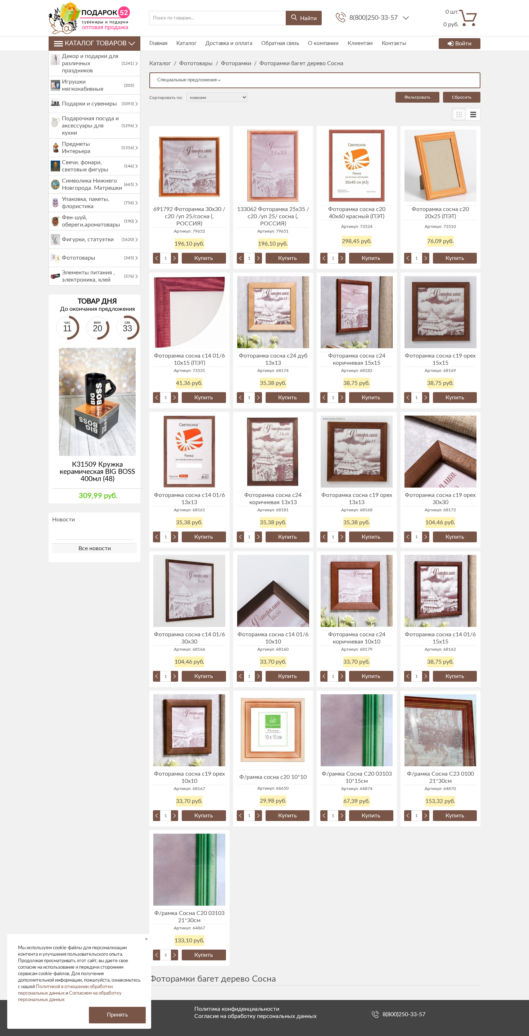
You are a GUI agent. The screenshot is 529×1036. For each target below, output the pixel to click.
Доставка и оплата (228, 43)
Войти (463, 43)
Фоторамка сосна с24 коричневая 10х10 (356, 638)
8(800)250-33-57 (374, 18)
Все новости (94, 548)
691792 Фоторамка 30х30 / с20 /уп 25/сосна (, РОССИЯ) (189, 216)
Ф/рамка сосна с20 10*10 (273, 777)
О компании (323, 43)
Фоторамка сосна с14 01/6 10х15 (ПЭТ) (189, 359)
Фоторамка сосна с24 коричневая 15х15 (356, 359)
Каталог (186, 43)
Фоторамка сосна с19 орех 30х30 (440, 498)
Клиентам (360, 43)
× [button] (146, 939)
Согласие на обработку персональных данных (255, 1016)
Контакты (394, 43)
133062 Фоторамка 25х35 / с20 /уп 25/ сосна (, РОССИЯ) (273, 216)
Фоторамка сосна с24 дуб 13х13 (273, 359)
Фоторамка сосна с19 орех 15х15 (440, 359)
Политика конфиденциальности (236, 1009)
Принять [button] (117, 1015)
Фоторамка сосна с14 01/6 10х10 (273, 638)
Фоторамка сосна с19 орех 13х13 (356, 498)
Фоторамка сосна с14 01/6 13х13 (189, 498)
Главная (158, 43)
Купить (203, 258)
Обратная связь (280, 43)
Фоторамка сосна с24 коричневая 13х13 (273, 498)
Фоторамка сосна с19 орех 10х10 (189, 777)
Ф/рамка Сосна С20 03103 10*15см (357, 777)
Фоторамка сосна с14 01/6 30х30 (189, 638)
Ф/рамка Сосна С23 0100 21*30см (440, 777)
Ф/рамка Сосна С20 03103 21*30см (189, 916)
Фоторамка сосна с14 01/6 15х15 (440, 638)
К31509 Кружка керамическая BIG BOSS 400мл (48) (97, 472)
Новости (63, 520)
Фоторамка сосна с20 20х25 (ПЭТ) (440, 212)
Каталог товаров (96, 43)
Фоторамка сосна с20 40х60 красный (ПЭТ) (356, 212)
